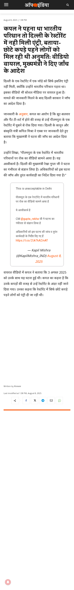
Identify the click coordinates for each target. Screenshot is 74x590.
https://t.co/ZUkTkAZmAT (32, 240)
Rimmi (17, 386)
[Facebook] (26, 400)
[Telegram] (42, 400)
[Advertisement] (37, 340)
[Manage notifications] (8, 582)
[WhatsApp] (59, 400)
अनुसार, (23, 114)
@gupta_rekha (30, 219)
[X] (34, 400)
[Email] (51, 400)
